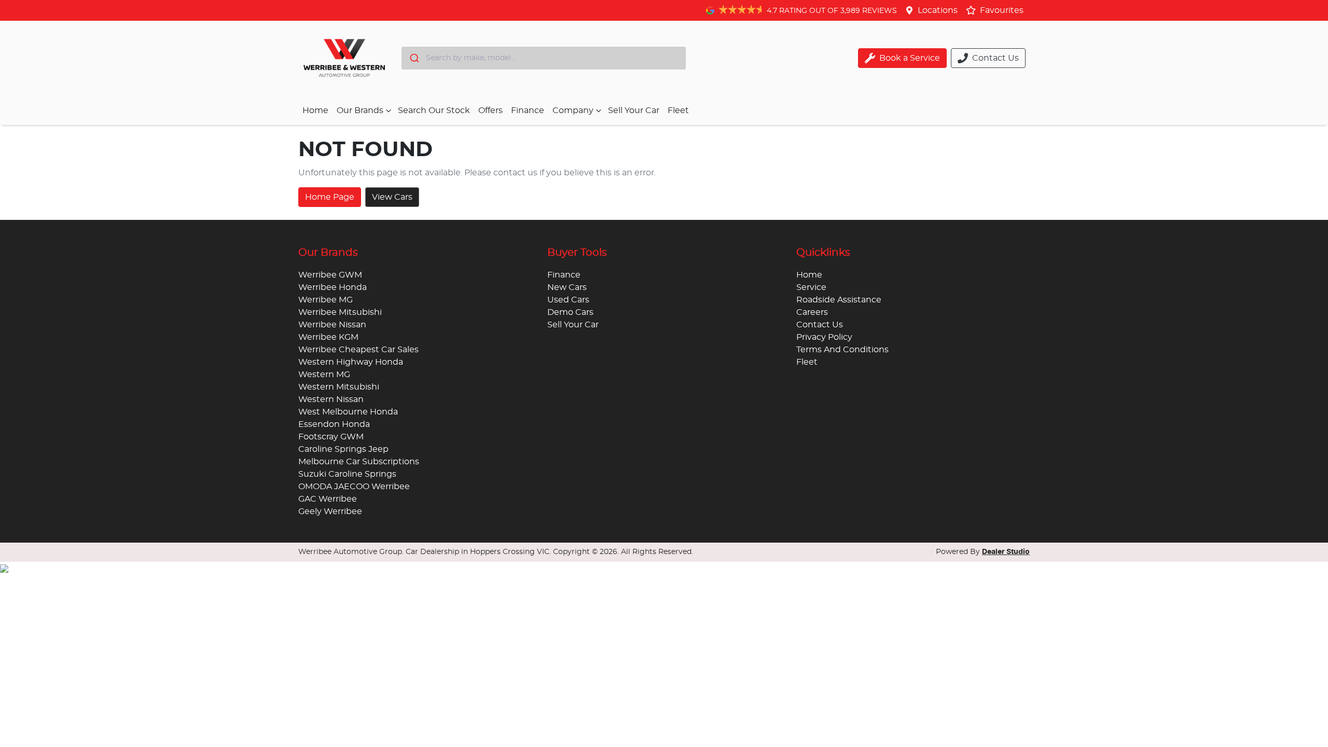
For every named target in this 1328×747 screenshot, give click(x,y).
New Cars (567, 287)
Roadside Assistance (838, 300)
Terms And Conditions (842, 349)
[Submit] (414, 58)
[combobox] (544, 58)
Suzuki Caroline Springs (347, 474)
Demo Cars (570, 312)
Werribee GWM (330, 275)
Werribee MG (325, 300)
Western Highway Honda (350, 362)
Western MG (324, 374)
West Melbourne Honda (348, 412)
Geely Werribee (330, 511)
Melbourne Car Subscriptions (358, 462)
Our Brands (360, 110)
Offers (490, 110)
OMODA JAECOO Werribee (354, 486)
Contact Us (819, 325)
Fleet (678, 110)
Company (572, 110)
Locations (938, 10)
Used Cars (568, 300)
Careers (812, 312)
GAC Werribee (327, 499)
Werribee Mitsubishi (340, 312)
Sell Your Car (633, 110)
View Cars (392, 197)
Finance (527, 110)
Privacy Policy (824, 337)
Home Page (329, 197)
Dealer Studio (1006, 552)
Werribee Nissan (332, 325)
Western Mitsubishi (338, 387)
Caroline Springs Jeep (343, 449)
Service (811, 287)
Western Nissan (331, 399)
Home (315, 110)
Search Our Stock (434, 110)
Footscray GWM (331, 437)
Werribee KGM (328, 337)
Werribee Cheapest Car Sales (358, 349)
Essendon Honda (334, 424)
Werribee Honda (332, 287)
